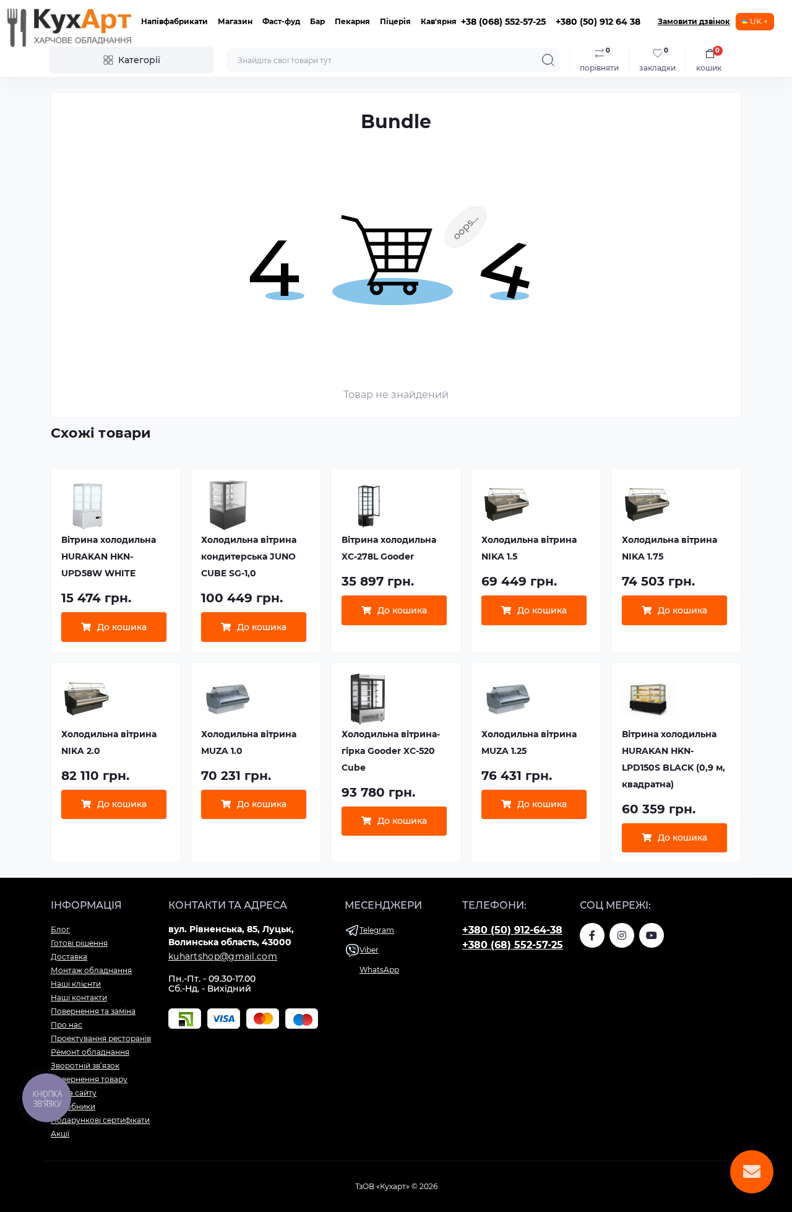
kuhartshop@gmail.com (222, 956)
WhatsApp (379, 969)
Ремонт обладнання (90, 1052)
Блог (60, 929)
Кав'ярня (439, 21)
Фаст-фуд (281, 21)
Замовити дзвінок (694, 21)
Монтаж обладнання (91, 970)
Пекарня (352, 21)
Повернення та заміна (93, 1011)
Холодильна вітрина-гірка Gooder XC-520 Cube (391, 751)
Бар (317, 21)
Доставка (69, 956)
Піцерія (395, 21)
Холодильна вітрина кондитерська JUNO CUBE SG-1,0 (248, 556)
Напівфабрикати (174, 21)
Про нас (66, 1024)
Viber (369, 949)
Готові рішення (79, 943)
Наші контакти (79, 997)
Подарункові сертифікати (100, 1120)
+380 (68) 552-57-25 (512, 945)
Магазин (235, 21)
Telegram (376, 930)
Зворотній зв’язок (85, 1065)
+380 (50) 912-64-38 (512, 930)
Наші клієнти (76, 984)
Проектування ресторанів (101, 1038)
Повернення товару (89, 1079)
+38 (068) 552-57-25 (503, 21)
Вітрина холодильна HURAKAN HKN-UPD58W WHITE (108, 556)
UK (756, 21)
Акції (60, 1133)
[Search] (548, 60)
